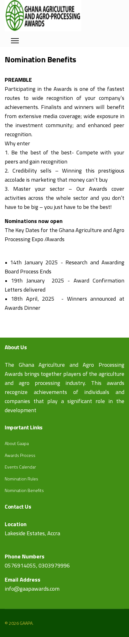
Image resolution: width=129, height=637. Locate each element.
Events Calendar (20, 467)
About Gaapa (17, 443)
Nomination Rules (21, 478)
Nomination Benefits (24, 490)
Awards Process (20, 455)
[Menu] (15, 39)
